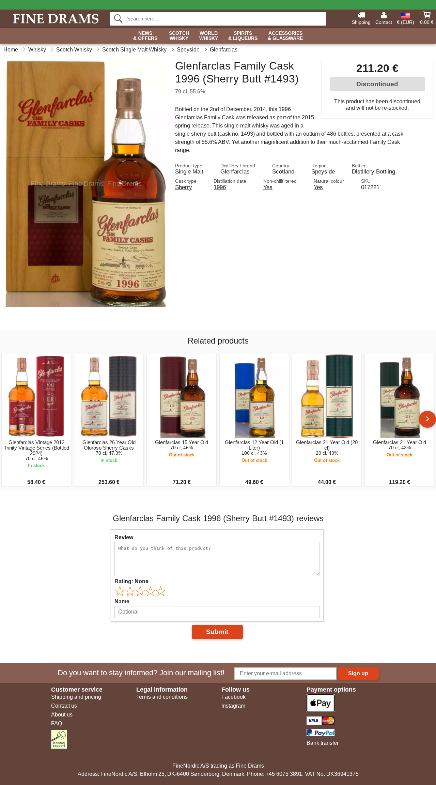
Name (121, 601)
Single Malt (189, 171)
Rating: (131, 581)
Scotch (179, 35)
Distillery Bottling (373, 171)
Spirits (243, 35)
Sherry (183, 187)
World (208, 35)
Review (123, 537)
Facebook (233, 697)
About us (62, 715)
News (145, 35)
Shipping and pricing (76, 697)
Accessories (285, 35)
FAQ (56, 723)
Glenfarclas (235, 171)
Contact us (64, 706)
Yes (267, 187)
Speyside (323, 171)
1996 (220, 187)
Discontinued (377, 84)
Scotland (283, 171)
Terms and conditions (162, 697)
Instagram (233, 706)
